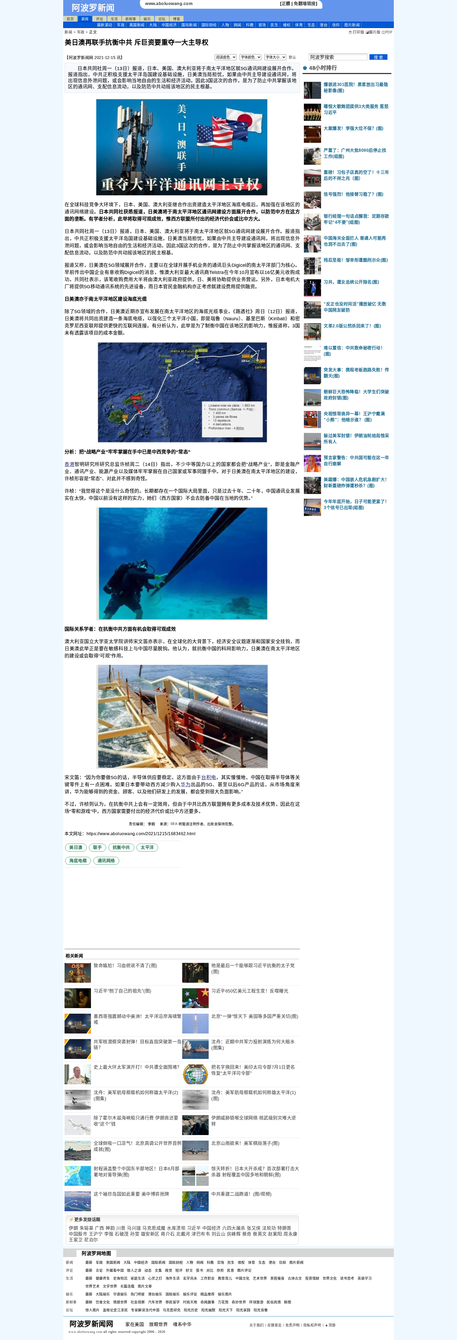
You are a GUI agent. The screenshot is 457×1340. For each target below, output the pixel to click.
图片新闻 (296, 1262)
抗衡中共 (121, 847)
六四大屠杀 (233, 1228)
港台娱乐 (155, 1294)
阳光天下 (226, 1310)
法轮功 (269, 1228)
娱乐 (147, 19)
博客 (176, 19)
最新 (104, 25)
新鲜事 (130, 19)
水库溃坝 (176, 1228)
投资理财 (312, 1278)
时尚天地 (190, 1302)
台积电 (208, 777)
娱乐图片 (225, 1294)
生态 (311, 25)
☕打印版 (356, 32)
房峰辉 (234, 1234)
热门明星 (138, 1294)
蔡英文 (260, 1234)
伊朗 (73, 1228)
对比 (209, 1270)
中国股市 (78, 1234)
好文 (189, 1270)
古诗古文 (295, 1278)
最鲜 (89, 1302)
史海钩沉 (120, 1278)
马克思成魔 (154, 1228)
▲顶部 (330, 1325)
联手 (97, 847)
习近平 (194, 1228)
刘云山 (219, 1234)
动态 (148, 1270)
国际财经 (209, 25)
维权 (287, 25)
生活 (114, 19)
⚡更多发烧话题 (84, 1219)
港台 (323, 25)
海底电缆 (78, 860)
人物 (225, 25)
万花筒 (223, 1302)
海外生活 (173, 1278)
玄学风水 (190, 1278)
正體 (286, 3)
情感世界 (120, 1302)
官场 (262, 25)
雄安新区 (150, 1234)
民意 (230, 1270)
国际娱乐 (173, 1294)
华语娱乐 (120, 1294)
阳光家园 (243, 1310)
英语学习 (365, 1278)
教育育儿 (225, 1278)
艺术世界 (260, 1278)
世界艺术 (92, 1286)
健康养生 (103, 1278)
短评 (178, 1270)
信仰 (336, 25)
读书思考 (347, 1278)
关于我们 (256, 1325)
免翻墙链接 (305, 3)
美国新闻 (137, 25)
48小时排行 (323, 68)
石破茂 (122, 1234)
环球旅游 (256, 1302)
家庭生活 (138, 1278)
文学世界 (110, 1286)
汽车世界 (155, 1302)
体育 (299, 25)
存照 (220, 1270)
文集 (158, 1270)
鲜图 (287, 1302)
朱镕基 (87, 1228)
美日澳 (76, 847)
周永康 (291, 1234)
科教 (250, 25)
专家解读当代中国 (145, 1310)
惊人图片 (92, 1310)
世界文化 (330, 1278)
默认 (292, 57)
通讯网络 (106, 860)
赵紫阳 (275, 1234)
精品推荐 (207, 1294)
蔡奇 (247, 1234)
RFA (174, 824)
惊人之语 (134, 1270)
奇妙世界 (239, 1302)
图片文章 (145, 1286)
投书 (199, 1270)
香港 (70, 464)
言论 (99, 1270)
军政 (121, 25)
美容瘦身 (277, 1278)
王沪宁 (96, 1234)
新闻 (85, 19)
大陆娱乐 (103, 1294)
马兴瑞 (134, 1228)
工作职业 (207, 1278)
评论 (99, 19)
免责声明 (292, 1325)
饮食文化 (103, 1302)
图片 (352, 25)
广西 (99, 1228)
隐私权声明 (312, 1325)
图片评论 (244, 1270)
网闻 (237, 25)
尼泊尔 (91, 1239)
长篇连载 (127, 1286)
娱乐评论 (190, 1294)
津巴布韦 (200, 1234)
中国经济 (169, 25)
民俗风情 (274, 1302)
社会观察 (138, 1302)
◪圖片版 (373, 32)
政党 (168, 1270)
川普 (121, 1228)
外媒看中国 (115, 1270)
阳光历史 (191, 1310)
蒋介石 (168, 1234)
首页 (70, 19)
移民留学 (173, 1302)
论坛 (162, 19)
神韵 (110, 1228)
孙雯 (134, 1234)
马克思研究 (172, 1310)
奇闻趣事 (207, 1302)
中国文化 (242, 1278)
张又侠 (254, 1228)
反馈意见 (274, 1325)
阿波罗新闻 (93, 8)
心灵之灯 (155, 1278)
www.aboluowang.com (169, 3)
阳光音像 (261, 1310)
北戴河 (183, 1234)
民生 (274, 25)
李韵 (152, 824)
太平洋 (147, 847)
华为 (186, 784)
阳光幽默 (208, 1310)
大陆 (153, 25)
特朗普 (284, 1228)
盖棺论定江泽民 (115, 1310)
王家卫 (76, 1239)
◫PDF (387, 32)
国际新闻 (189, 25)
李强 (108, 1234)
